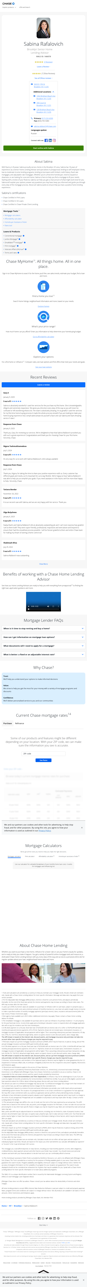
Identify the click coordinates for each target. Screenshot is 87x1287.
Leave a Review (43, 66)
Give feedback (39, 1266)
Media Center (36, 1262)
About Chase (6, 1262)
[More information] (23, 235)
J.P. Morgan (14, 1262)
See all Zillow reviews (43, 78)
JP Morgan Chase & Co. (25, 1262)
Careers (43, 1262)
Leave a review (43, 385)
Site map (48, 1262)
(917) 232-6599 (47, 118)
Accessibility (73, 1262)
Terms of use (65, 1262)
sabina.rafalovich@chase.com (45, 126)
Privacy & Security (56, 1262)
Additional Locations (42, 92)
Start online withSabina (43, 148)
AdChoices (81, 1262)
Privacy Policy (25, 1283)
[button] (83, 1280)
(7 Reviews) (48, 62)
